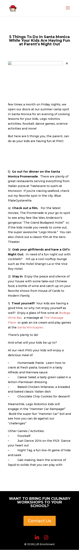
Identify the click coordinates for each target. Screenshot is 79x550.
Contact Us (39, 520)
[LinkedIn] (37, 537)
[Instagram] (46, 537)
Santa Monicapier (30, 327)
